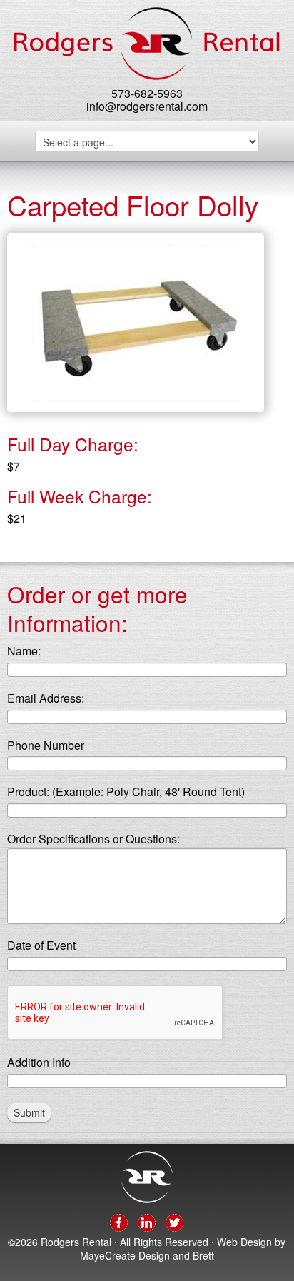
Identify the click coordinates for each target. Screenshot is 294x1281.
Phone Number (45, 745)
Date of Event (41, 945)
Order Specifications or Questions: (93, 839)
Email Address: (45, 698)
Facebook (119, 1220)
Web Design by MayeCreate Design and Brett (183, 1249)
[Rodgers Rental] (146, 43)
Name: (24, 651)
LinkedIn (147, 1220)
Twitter (174, 1220)
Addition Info (39, 1062)
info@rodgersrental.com (147, 106)
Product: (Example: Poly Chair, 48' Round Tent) (126, 792)
